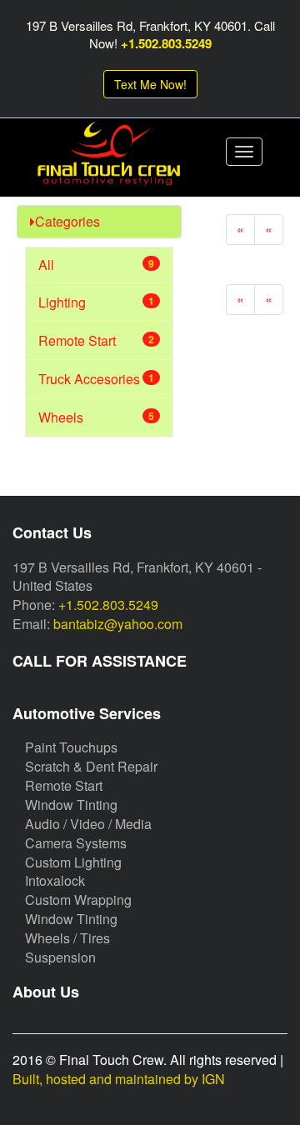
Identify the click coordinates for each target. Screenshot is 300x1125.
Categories (67, 221)
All (96, 264)
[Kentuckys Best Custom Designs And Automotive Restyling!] (108, 158)
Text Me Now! (150, 84)
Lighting (96, 302)
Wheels (96, 417)
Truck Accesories (96, 378)
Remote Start (96, 340)
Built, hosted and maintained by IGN (118, 1078)
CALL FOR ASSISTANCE (99, 661)
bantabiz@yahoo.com (117, 623)
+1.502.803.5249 (166, 43)
